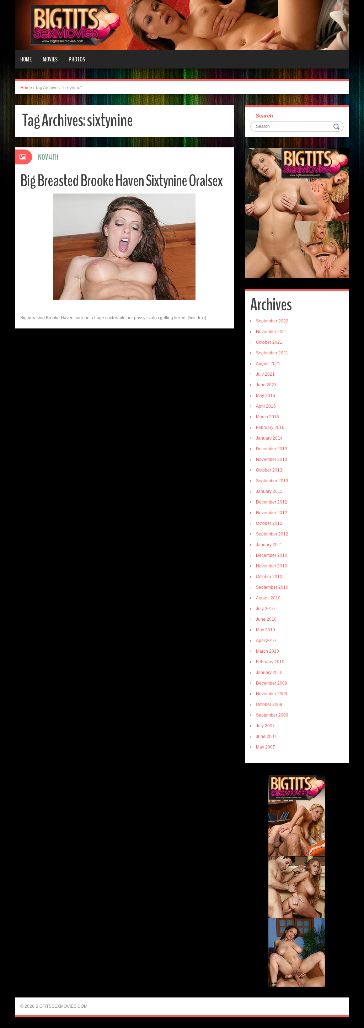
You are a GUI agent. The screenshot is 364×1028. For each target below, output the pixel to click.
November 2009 (271, 693)
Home (26, 59)
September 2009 (272, 715)
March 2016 (267, 416)
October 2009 (269, 704)
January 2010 (269, 672)
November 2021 (271, 331)
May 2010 (265, 629)
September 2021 (272, 352)
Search (264, 116)
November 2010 (271, 566)
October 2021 (269, 342)
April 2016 (266, 406)
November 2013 (271, 459)
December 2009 (271, 683)
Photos (77, 59)
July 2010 (265, 608)
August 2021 (268, 363)
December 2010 (271, 555)
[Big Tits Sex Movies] (182, 24)
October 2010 (269, 576)
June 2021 (266, 384)
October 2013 (269, 470)
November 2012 (271, 512)
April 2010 (266, 640)
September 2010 (272, 587)
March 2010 (267, 651)
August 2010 (268, 597)
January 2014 (269, 438)
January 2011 (269, 544)
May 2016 (265, 395)
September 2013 (272, 480)
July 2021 (265, 374)
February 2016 (270, 427)
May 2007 (265, 747)
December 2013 (271, 448)
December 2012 (271, 502)
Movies (50, 59)
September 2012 (272, 534)
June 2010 (266, 619)
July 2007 (265, 725)
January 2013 (269, 491)
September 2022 (272, 321)
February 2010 (270, 661)
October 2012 (269, 523)
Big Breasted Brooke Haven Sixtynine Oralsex (121, 181)
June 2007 (266, 736)
